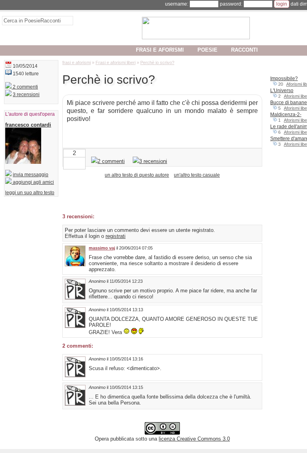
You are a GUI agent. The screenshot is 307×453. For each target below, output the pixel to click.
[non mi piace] (68, 162)
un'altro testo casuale (197, 175)
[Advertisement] (155, 195)
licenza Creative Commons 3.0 (194, 439)
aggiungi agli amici (33, 182)
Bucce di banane (288, 102)
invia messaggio (30, 174)
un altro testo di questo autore (137, 175)
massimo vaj (102, 248)
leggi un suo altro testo (29, 192)
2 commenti (25, 87)
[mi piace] (80, 162)
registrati (116, 236)
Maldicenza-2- (285, 114)
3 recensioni (26, 94)
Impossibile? (284, 78)
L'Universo (281, 90)
